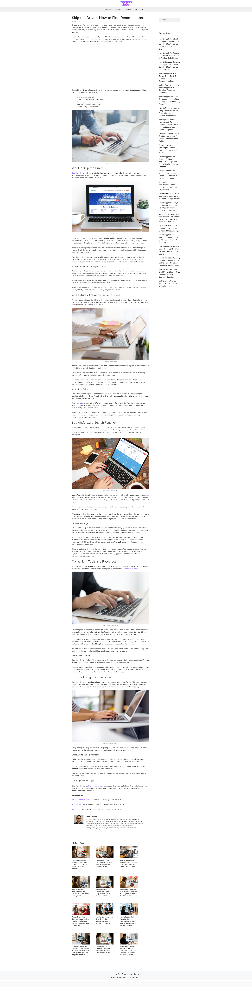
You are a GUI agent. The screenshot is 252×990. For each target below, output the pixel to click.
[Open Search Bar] (148, 9)
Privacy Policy (127, 974)
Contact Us (116, 974)
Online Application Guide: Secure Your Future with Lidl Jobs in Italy (169, 283)
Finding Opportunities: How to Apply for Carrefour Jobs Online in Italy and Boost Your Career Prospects (168, 125)
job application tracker (130, 569)
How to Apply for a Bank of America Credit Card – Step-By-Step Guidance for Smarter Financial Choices (169, 44)
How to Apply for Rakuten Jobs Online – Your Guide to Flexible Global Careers (169, 55)
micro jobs (79, 403)
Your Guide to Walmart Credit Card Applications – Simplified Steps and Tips (169, 228)
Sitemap (137, 974)
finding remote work (96, 786)
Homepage (107, 9)
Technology (139, 9)
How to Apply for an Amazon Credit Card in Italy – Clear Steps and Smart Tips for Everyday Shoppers (168, 162)
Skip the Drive (77, 173)
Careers (128, 9)
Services (118, 9)
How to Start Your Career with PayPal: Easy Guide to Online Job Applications (169, 196)
